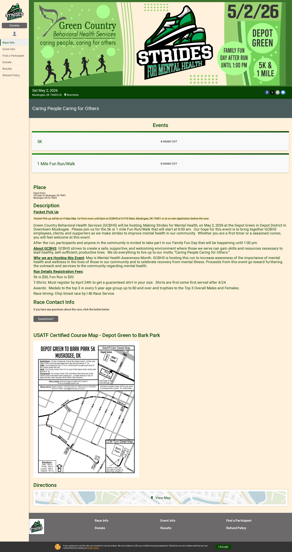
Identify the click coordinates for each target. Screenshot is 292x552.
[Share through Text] (283, 92)
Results (7, 68)
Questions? (46, 319)
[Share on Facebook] (267, 92)
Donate (14, 25)
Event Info (8, 49)
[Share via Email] (277, 92)
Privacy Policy (93, 548)
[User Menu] (14, 33)
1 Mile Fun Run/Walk (56, 163)
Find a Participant (13, 55)
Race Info (8, 42)
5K (39, 141)
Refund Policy (11, 75)
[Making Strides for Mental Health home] (14, 11)
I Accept (223, 546)
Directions (73, 94)
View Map (163, 498)
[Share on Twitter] (272, 92)
